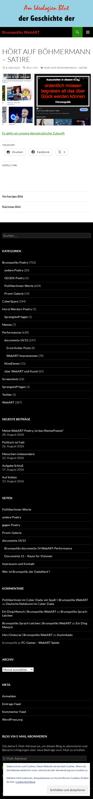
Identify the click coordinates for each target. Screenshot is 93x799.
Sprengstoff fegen (16, 317)
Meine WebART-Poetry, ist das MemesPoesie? (32, 430)
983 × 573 (32, 67)
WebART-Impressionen (22, 356)
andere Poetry (13, 270)
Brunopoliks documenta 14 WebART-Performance (38, 548)
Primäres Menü (88, 32)
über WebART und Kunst (21, 371)
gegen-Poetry (11, 525)
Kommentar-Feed (14, 712)
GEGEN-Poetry (14, 278)
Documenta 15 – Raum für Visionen (28, 556)
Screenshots (10, 379)
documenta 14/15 (16, 340)
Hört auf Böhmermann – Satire (65, 67)
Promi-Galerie (14, 293)
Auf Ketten (9, 477)
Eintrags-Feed (11, 704)
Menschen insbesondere (18, 454)
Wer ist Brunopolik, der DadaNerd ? (26, 571)
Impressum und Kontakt (18, 564)
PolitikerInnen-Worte (18, 286)
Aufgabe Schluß (12, 465)
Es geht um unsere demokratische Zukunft (33, 133)
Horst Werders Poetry (17, 309)
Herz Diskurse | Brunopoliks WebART (27, 635)
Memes (7, 324)
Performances (11, 332)
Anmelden (9, 696)
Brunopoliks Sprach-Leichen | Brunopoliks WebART (36, 623)
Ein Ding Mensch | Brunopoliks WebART (29, 611)
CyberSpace (10, 301)
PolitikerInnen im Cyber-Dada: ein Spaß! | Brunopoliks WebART (45, 600)
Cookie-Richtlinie (25, 781)
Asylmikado (65, 635)
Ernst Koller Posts (18, 348)
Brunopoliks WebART (21, 32)
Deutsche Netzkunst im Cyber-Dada (30, 604)
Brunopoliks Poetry (15, 262)
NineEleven (12, 363)
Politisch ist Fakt (13, 442)
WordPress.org (12, 719)
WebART (8, 402)
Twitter (7, 394)
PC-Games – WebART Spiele (40, 642)
